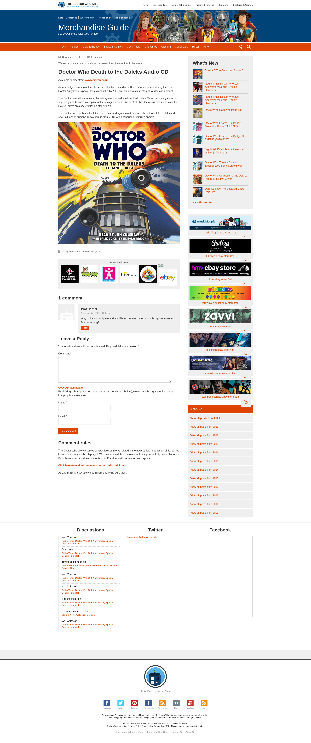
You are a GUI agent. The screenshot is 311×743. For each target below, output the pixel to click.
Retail (195, 46)
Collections (71, 17)
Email (62, 416)
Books (113, 46)
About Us (190, 732)
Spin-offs (223, 5)
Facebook (107, 708)
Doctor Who (181, 5)
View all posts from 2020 (205, 418)
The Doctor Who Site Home (130, 732)
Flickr (176, 708)
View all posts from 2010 (204, 504)
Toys (63, 46)
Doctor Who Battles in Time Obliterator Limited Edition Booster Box (89, 566)
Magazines (150, 46)
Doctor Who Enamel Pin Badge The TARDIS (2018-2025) (225, 138)
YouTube (190, 708)
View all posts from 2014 (204, 469)
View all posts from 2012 (204, 487)
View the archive (203, 202)
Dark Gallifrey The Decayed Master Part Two (225, 190)
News (145, 5)
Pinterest (134, 708)
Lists (60, 17)
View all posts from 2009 (204, 512)
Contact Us (177, 732)
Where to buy (87, 17)
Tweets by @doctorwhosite (142, 537)
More (206, 46)
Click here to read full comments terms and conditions (91, 465)
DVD (91, 46)
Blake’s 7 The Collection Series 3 (224, 70)
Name (62, 402)
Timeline (205, 5)
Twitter (120, 708)
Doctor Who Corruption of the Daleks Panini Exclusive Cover (226, 177)
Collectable (181, 46)
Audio (133, 46)
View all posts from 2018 (204, 435)
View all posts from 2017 (204, 444)
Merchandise (160, 5)
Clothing (166, 46)
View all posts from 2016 (204, 452)
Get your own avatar (70, 387)
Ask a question (122, 17)
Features (243, 5)
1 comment (96, 57)
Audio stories (88, 251)
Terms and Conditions (158, 732)
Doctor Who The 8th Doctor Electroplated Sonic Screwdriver (223, 164)
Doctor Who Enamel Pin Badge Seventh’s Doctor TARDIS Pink (223, 125)
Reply (85, 328)
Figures (74, 46)
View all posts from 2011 (204, 495)
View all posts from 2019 (204, 426)
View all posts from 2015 (204, 461)
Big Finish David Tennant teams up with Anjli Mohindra (225, 151)
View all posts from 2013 (204, 478)
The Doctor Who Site (155, 691)
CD (98, 251)
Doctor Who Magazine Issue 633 (223, 110)
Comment (64, 353)
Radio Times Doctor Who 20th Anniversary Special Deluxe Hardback (222, 100)
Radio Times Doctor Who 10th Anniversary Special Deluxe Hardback (222, 86)
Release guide (104, 17)
